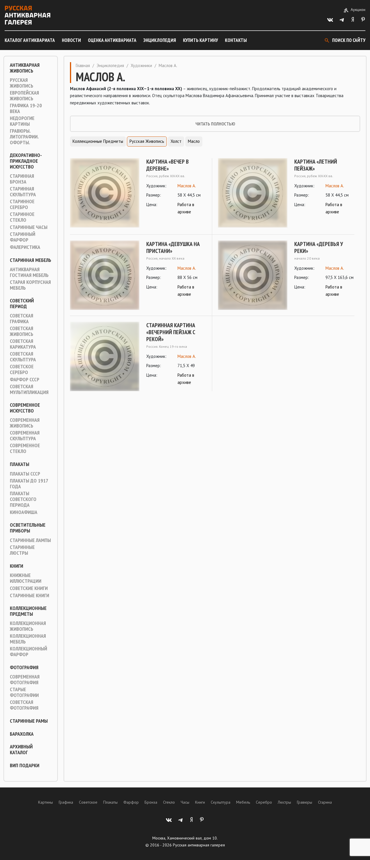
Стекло (169, 802)
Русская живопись (21, 83)
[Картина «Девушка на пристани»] (104, 275)
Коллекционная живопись (28, 626)
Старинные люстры (22, 550)
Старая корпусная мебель (30, 285)
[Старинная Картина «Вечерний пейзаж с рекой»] (104, 356)
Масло (194, 141)
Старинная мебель (30, 260)
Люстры (284, 802)
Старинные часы (28, 227)
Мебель (243, 802)
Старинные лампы (30, 540)
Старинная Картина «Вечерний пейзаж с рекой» (170, 332)
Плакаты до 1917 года (29, 483)
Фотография (24, 667)
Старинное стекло (22, 217)
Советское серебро (22, 369)
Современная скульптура (25, 435)
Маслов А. (186, 185)
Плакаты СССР (25, 474)
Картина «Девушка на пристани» (173, 247)
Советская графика (21, 318)
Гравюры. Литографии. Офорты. (24, 136)
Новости (71, 40)
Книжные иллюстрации (25, 578)
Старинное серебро (22, 204)
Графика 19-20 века (26, 108)
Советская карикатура (23, 344)
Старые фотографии (24, 692)
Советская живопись (21, 331)
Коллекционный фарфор (28, 651)
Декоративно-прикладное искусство (26, 161)
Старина (325, 802)
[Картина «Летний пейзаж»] (252, 193)
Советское (88, 802)
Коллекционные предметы (28, 611)
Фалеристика (25, 247)
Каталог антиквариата (30, 40)
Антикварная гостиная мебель (29, 272)
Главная (83, 65)
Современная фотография (25, 679)
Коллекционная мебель (28, 639)
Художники (141, 65)
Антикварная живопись (25, 68)
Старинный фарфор (22, 237)
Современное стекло (25, 448)
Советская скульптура (23, 357)
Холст (176, 141)
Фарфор (131, 802)
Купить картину (200, 40)
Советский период (22, 303)
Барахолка (22, 734)
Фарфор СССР (24, 379)
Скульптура (220, 802)
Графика (66, 802)
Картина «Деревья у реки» (318, 247)
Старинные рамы (29, 721)
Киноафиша (23, 512)
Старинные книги (29, 595)
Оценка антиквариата (112, 40)
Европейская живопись (24, 95)
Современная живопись (25, 423)
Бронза (151, 802)
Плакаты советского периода (23, 499)
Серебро (264, 802)
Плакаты (19, 464)
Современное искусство (25, 408)
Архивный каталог (21, 749)
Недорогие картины (22, 121)
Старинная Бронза (22, 179)
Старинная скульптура (23, 191)
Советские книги (29, 588)
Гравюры (304, 802)
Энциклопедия (159, 40)
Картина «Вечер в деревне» (167, 165)
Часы (185, 802)
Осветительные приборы (27, 528)
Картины (45, 802)
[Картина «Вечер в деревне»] (104, 193)
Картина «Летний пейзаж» (315, 165)
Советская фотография (24, 705)
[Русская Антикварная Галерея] (27, 15)
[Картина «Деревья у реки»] (252, 275)
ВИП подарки (24, 765)
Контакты (236, 40)
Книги (16, 566)
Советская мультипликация (29, 389)
